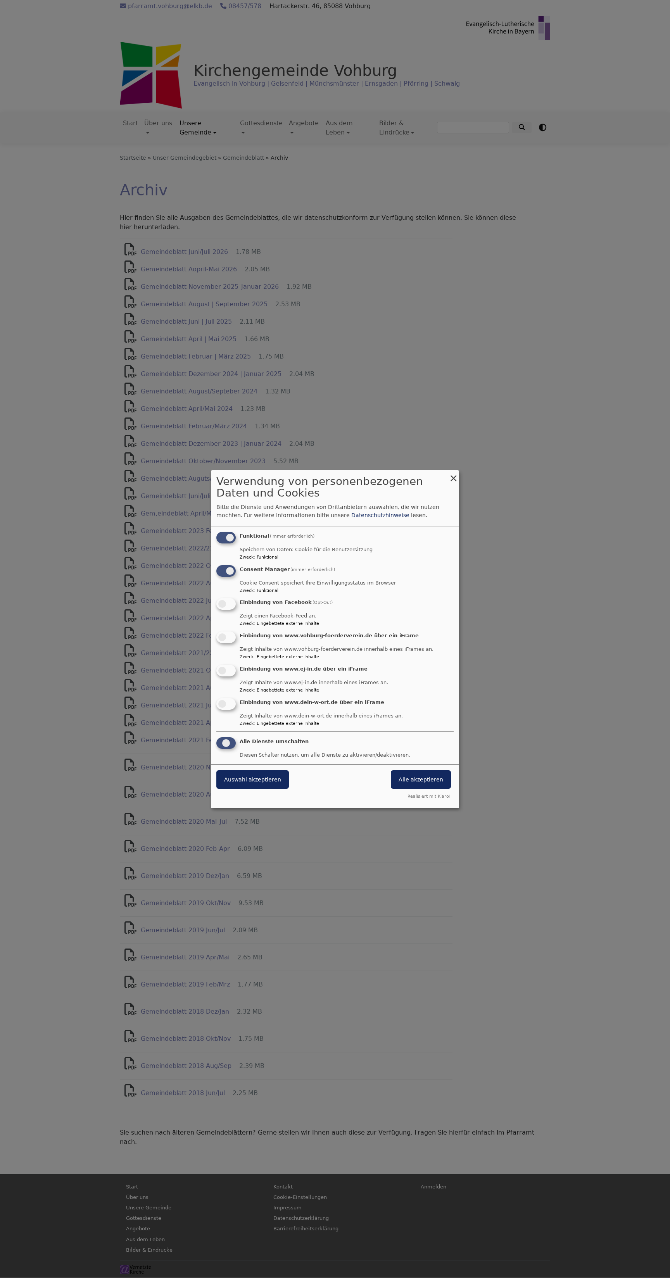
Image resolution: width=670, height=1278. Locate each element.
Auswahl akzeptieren (252, 779)
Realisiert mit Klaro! (429, 796)
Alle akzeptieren (421, 779)
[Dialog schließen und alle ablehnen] (453, 475)
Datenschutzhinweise (380, 515)
